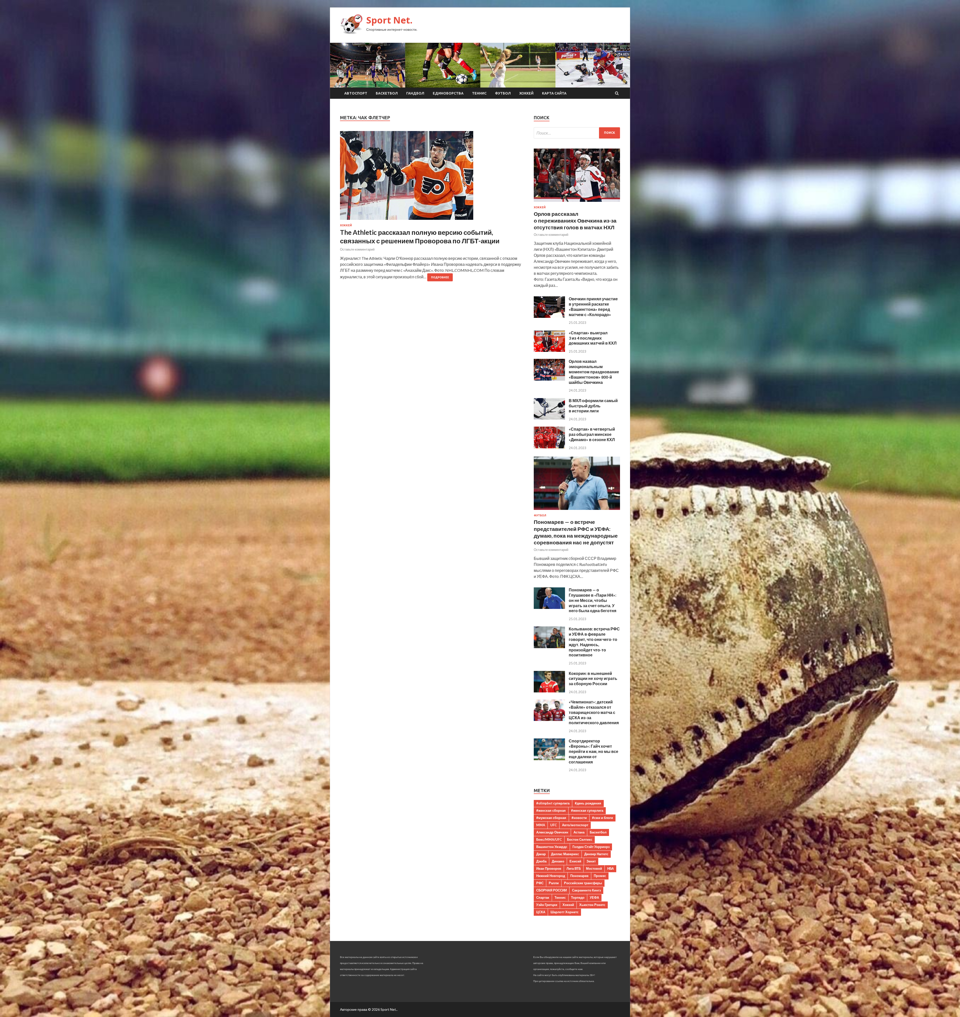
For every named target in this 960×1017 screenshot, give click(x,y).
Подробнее (440, 277)
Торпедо (577, 897)
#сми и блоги (602, 818)
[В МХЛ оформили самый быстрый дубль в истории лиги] (549, 418)
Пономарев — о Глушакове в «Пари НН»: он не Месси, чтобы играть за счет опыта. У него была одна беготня (592, 600)
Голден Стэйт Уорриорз (591, 847)
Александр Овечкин (552, 832)
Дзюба (541, 861)
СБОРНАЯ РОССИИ (551, 890)
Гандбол (415, 93)
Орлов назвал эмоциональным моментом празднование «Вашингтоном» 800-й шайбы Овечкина (594, 371)
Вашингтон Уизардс (551, 847)
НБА (610, 868)
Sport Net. (389, 20)
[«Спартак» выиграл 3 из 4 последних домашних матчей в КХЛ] (549, 350)
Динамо (558, 861)
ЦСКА (540, 912)
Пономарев (579, 876)
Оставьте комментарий (357, 249)
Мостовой (594, 868)
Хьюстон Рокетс (592, 905)
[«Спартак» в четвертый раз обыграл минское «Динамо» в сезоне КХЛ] (549, 446)
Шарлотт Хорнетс (564, 912)
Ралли (554, 883)
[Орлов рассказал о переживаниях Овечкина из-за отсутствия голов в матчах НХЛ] (577, 202)
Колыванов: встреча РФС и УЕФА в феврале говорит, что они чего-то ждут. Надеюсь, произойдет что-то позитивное (594, 641)
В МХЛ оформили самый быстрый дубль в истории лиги (593, 405)
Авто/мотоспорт (575, 825)
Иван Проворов (548, 868)
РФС (540, 883)
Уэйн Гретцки (546, 905)
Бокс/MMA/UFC (549, 839)
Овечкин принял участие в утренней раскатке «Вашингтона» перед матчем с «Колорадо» (593, 306)
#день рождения (588, 803)
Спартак (542, 897)
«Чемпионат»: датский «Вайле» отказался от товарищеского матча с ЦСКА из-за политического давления (594, 712)
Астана (579, 832)
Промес (600, 876)
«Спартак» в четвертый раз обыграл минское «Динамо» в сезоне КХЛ (592, 434)
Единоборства (448, 93)
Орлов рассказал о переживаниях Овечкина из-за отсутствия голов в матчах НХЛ (575, 221)
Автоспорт (355, 93)
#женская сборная (551, 810)
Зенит (591, 861)
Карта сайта (554, 93)
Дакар (541, 854)
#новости (579, 818)
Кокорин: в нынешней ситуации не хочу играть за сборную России (593, 678)
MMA (540, 825)
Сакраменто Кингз (586, 890)
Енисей (575, 861)
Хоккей (526, 93)
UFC (553, 825)
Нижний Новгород (550, 876)
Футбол (503, 93)
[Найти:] (577, 133)
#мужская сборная (551, 818)
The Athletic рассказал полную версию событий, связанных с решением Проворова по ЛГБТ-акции (420, 236)
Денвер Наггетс (596, 854)
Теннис (479, 93)
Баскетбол (387, 93)
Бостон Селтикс (579, 839)
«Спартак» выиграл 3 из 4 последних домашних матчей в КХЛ (592, 338)
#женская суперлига (587, 810)
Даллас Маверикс (565, 854)
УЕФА (594, 897)
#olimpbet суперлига (553, 803)
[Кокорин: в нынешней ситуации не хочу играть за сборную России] (549, 690)
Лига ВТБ (573, 868)
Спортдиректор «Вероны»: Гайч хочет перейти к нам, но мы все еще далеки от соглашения (593, 751)
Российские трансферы (583, 883)
